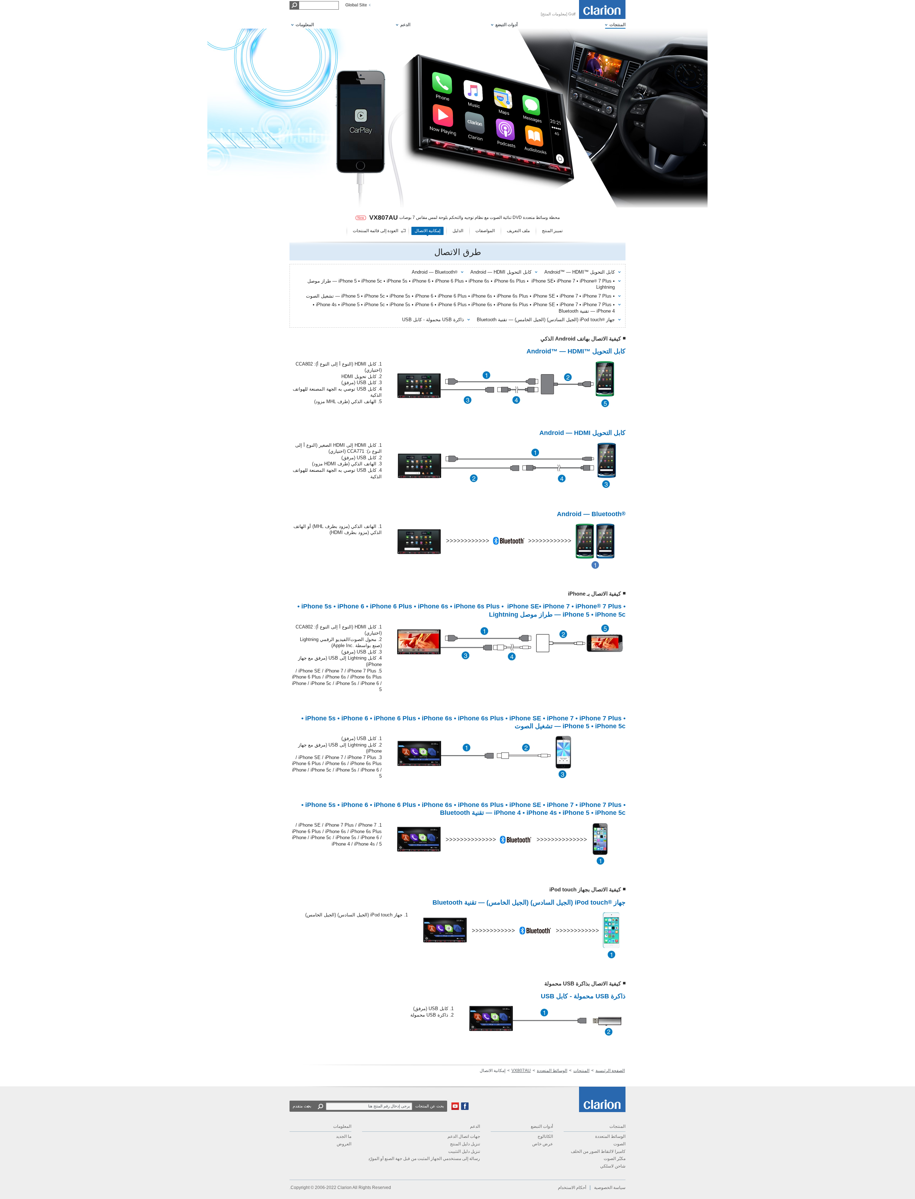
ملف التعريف (518, 230)
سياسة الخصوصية (609, 1187)
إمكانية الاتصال (427, 230)
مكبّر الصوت (614, 1158)
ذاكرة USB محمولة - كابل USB (433, 319)
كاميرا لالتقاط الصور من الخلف (598, 1151)
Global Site (356, 5)
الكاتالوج (545, 1136)
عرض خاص (542, 1143)
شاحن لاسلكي (612, 1166)
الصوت (619, 1143)
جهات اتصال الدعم (463, 1136)
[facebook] (465, 1108)
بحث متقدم (302, 1106)
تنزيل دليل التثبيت (464, 1151)
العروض (344, 1143)
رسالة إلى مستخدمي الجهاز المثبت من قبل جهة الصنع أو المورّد (424, 1158)
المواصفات (485, 230)
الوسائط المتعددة (552, 1070)
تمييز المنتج (552, 230)
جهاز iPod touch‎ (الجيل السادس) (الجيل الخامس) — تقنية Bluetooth (546, 319)
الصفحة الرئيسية (610, 1070)
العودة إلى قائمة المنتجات (375, 230)
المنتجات (581, 1070)
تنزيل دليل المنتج (465, 1143)
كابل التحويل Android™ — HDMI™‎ (579, 272)
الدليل (457, 230)
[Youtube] (455, 1108)
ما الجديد (343, 1136)
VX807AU (521, 1070)
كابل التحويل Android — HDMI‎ (500, 272)
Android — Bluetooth (435, 272)
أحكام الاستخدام (572, 1187)
